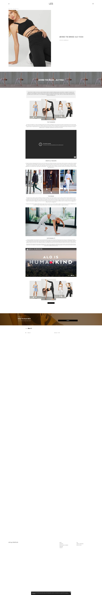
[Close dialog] (70, 592)
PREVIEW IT (67, 320)
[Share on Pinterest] (31, 328)
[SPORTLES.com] (51, 4)
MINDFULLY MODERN (51, 161)
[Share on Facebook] (28, 328)
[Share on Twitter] (30, 328)
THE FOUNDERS (51, 122)
